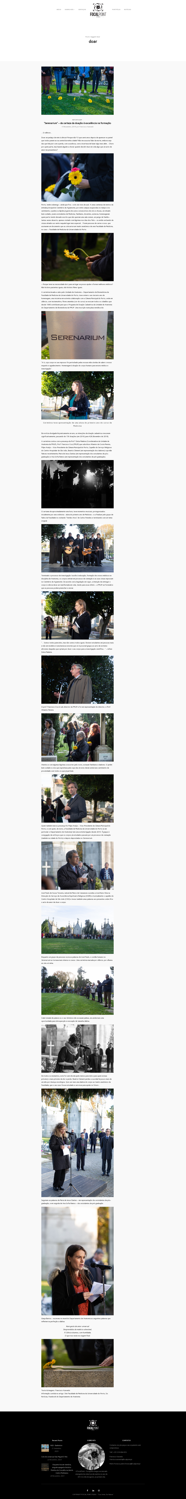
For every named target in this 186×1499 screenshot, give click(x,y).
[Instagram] (98, 1491)
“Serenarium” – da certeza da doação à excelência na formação (77, 123)
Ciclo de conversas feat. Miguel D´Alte (54, 1457)
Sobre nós (69, 9)
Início (59, 9)
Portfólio (116, 9)
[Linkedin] (93, 1491)
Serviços (82, 9)
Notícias (127, 9)
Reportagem (77, 120)
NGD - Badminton (56, 1445)
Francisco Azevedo (86, 127)
